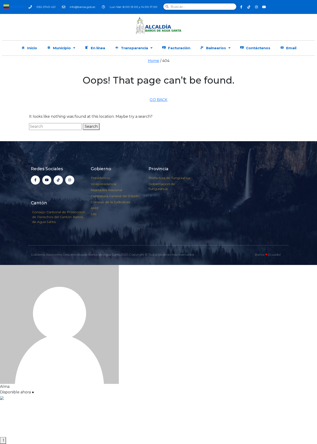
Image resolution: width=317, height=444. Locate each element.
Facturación (179, 48)
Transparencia (134, 48)
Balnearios (216, 48)
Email (291, 48)
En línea (98, 48)
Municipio (62, 48)
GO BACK (158, 100)
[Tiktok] (249, 7)
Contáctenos (258, 48)
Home (153, 61)
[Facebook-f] (241, 7)
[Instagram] (256, 7)
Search (91, 126)
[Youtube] (264, 7)
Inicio (32, 48)
